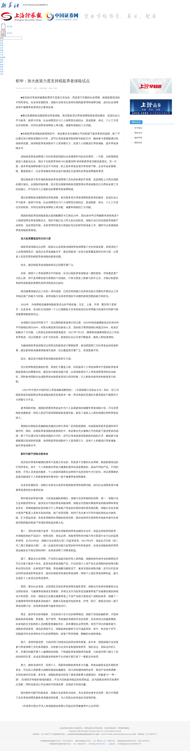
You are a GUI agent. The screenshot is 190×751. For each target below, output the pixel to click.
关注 (1, 74)
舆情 (1, 65)
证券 (1, 48)
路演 (1, 62)
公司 (1, 53)
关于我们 (138, 128)
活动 (1, 69)
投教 (1, 67)
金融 (1, 50)
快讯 (1, 43)
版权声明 (138, 138)
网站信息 (136, 122)
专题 (1, 72)
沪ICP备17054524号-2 (97, 744)
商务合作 (138, 133)
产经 (1, 55)
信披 (1, 60)
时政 (1, 45)
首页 (1, 41)
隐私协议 (138, 142)
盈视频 (2, 57)
